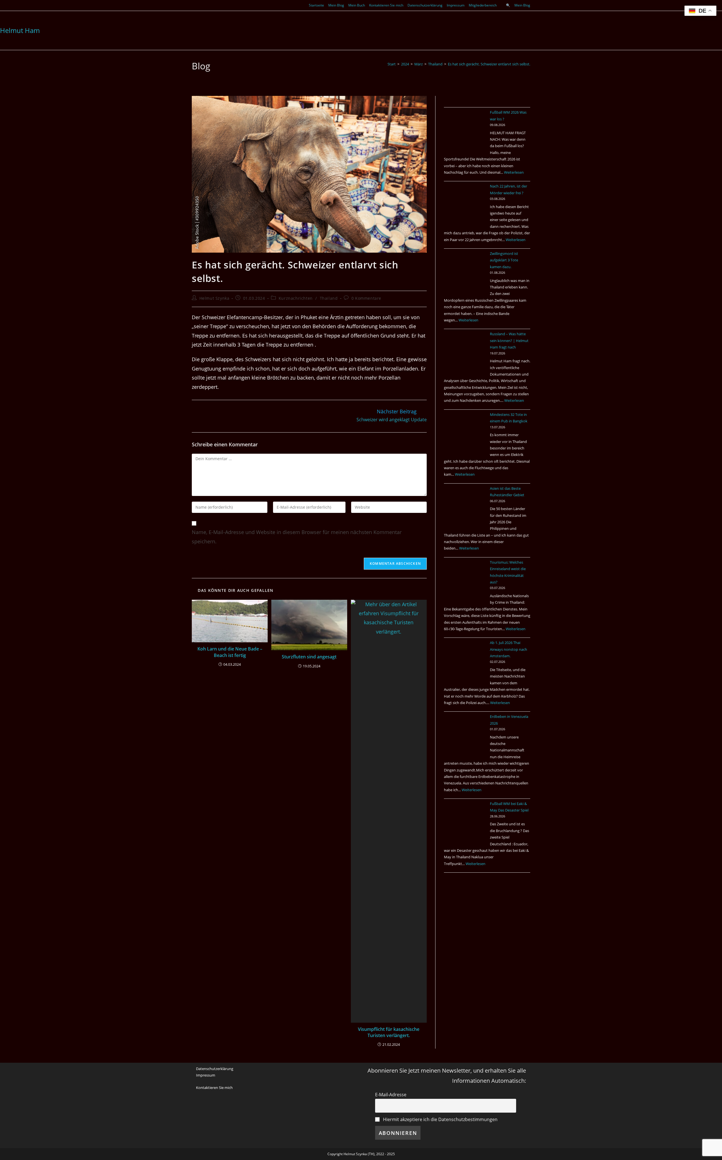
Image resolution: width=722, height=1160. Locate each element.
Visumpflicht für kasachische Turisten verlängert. (388, 1032)
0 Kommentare (366, 298)
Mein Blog (336, 5)
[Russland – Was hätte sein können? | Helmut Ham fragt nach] (465, 352)
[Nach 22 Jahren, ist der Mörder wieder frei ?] (465, 204)
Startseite (316, 5)
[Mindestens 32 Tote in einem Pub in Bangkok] (465, 432)
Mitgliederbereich (483, 5)
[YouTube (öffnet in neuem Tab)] (200, 5)
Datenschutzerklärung (425, 5)
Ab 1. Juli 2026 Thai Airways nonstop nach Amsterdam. (508, 649)
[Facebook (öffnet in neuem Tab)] (194, 5)
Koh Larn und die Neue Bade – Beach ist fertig (229, 652)
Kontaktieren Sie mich (386, 5)
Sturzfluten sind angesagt (309, 657)
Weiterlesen (514, 172)
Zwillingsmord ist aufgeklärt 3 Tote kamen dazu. (504, 260)
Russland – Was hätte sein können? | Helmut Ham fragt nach (509, 340)
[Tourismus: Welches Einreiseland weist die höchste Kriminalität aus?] (465, 580)
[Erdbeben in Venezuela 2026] (465, 734)
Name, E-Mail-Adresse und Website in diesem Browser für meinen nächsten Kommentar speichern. (297, 536)
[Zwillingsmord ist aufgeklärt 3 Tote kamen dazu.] (465, 271)
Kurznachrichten (296, 298)
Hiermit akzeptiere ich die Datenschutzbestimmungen (440, 1119)
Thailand (329, 298)
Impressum (456, 5)
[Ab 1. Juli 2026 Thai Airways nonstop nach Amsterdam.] (465, 660)
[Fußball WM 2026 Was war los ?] (465, 130)
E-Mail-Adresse (390, 1094)
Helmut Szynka (214, 298)
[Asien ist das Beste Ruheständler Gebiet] (465, 506)
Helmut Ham (20, 30)
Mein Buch (356, 5)
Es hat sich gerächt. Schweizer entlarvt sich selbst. (489, 64)
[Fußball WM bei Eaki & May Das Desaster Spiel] (465, 821)
